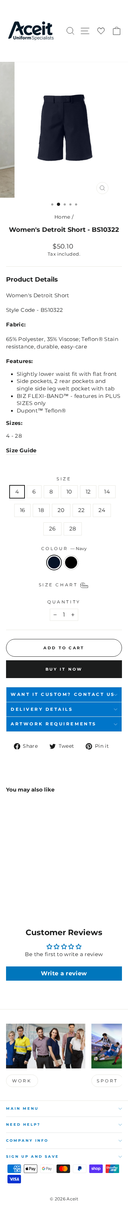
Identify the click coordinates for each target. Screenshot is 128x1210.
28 (72, 529)
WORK (22, 1080)
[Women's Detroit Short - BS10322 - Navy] (10, 888)
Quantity (63, 601)
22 (81, 510)
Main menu (22, 1108)
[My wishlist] (101, 31)
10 (69, 492)
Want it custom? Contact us (63, 694)
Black (71, 562)
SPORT (107, 1080)
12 (88, 492)
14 (107, 492)
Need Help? (23, 1124)
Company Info (27, 1140)
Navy (54, 562)
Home (62, 217)
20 (61, 510)
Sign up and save (32, 1156)
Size (64, 478)
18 (41, 510)
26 (52, 529)
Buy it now (64, 669)
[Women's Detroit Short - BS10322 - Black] (18, 888)
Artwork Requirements (54, 723)
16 (22, 510)
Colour (64, 548)
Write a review (64, 973)
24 (102, 510)
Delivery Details (42, 709)
